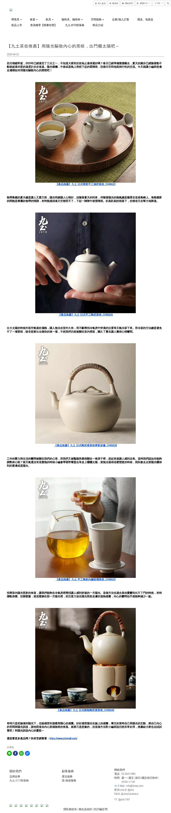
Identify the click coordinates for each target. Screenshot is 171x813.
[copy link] (27, 753)
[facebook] (15, 753)
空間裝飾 (96, 19)
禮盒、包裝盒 (145, 19)
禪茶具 (15, 19)
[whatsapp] (21, 753)
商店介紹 (98, 25)
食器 (33, 19)
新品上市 (16, 25)
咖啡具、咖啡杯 (71, 19)
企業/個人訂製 (120, 19)
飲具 (49, 19)
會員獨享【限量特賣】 (43, 25)
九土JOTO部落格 (74, 25)
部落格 (25, 780)
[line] (9, 753)
